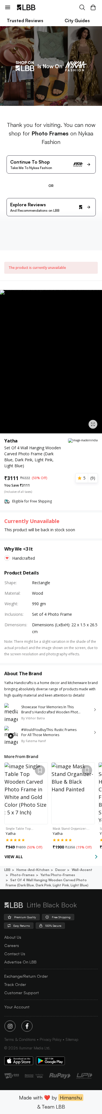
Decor (60, 870)
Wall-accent (82, 870)
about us (12, 937)
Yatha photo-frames (58, 875)
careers (11, 945)
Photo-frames (22, 875)
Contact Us (14, 953)
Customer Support (21, 992)
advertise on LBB (20, 961)
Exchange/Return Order (26, 976)
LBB (7, 870)
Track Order (15, 984)
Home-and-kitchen (32, 870)
